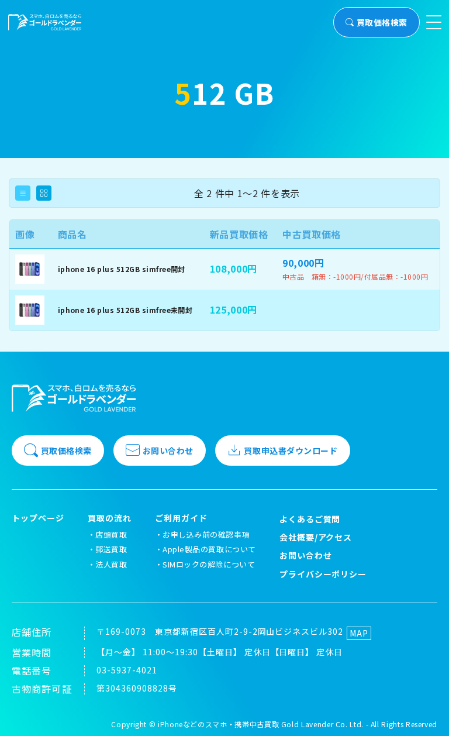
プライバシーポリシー (323, 574)
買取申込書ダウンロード (290, 450)
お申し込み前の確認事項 (206, 534)
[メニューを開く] (433, 22)
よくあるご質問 (310, 519)
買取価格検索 (382, 22)
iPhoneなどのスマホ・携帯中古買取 (218, 724)
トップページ (38, 518)
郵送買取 (111, 549)
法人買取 (111, 564)
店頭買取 (111, 534)
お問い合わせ (168, 450)
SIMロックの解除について (209, 564)
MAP (359, 633)
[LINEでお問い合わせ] (426, 713)
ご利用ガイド (181, 518)
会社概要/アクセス (316, 537)
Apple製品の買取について (209, 549)
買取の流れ (110, 518)
